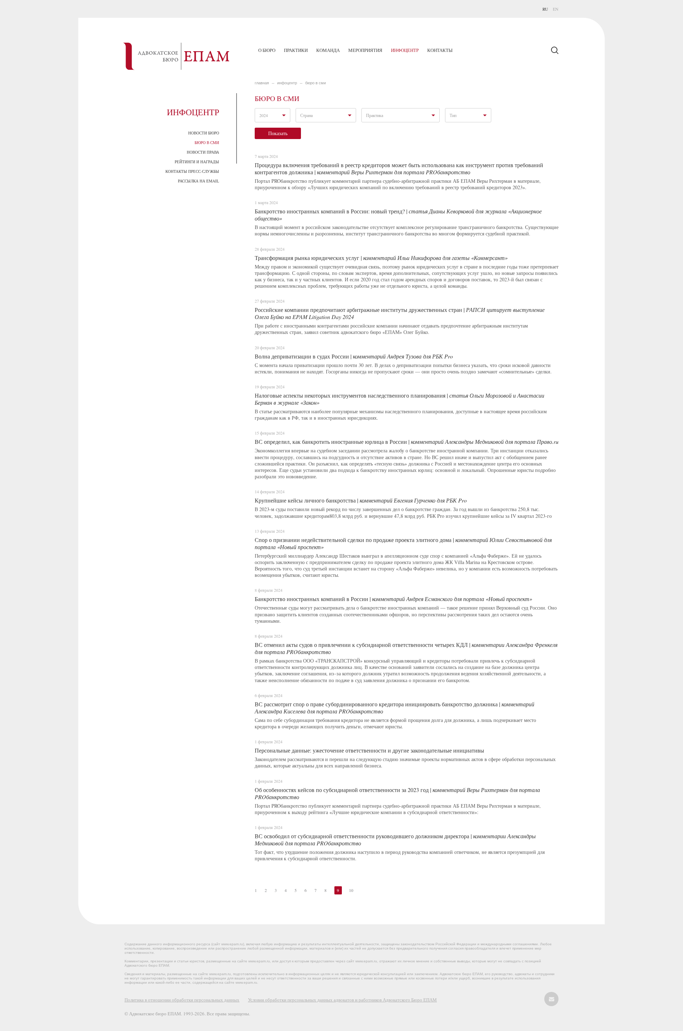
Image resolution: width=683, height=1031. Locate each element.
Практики (296, 50)
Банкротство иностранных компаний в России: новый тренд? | (398, 214)
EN (555, 8)
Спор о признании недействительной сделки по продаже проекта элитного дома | (403, 543)
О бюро (266, 50)
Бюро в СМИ (207, 142)
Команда (328, 50)
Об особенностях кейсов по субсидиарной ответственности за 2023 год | (397, 793)
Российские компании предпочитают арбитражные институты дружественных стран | (400, 313)
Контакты (439, 50)
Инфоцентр (405, 50)
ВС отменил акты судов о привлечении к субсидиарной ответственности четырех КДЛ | (406, 648)
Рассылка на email (198, 181)
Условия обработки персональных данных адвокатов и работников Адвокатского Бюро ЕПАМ (342, 1000)
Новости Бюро (203, 132)
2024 (263, 115)
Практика (374, 115)
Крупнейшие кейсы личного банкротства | (361, 500)
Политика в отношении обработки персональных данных (182, 1000)
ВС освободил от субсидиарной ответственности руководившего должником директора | (395, 839)
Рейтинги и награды (197, 161)
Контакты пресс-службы (192, 171)
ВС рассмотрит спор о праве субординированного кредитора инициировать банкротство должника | (394, 707)
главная (262, 83)
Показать (277, 133)
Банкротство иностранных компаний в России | (393, 598)
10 (351, 890)
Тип (453, 115)
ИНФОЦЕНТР (287, 83)
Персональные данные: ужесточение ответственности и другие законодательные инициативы (369, 750)
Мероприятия (365, 50)
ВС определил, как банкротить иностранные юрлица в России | (406, 441)
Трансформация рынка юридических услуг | (381, 257)
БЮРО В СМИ (315, 83)
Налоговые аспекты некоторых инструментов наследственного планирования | (399, 399)
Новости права (203, 152)
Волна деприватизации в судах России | (354, 356)
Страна (306, 115)
